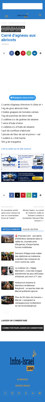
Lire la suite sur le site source (16, 148)
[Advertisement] (22, 6)
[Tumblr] (26, 393)
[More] (40, 53)
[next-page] (6, 312)
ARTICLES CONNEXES (11, 229)
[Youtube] (39, 393)
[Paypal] (19, 393)
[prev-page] (2, 312)
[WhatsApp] (28, 53)
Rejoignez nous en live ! (23, 97)
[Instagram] (12, 393)
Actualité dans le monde (17, 23)
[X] (17, 53)
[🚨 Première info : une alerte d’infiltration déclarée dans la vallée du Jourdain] (7, 238)
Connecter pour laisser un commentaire (22, 328)
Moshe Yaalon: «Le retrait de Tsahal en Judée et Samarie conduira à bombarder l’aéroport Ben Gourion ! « (33, 215)
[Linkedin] (34, 53)
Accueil (3, 23)
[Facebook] (11, 53)
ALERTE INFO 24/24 (11, 30)
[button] (6, 16)
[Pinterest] (23, 53)
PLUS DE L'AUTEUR (30, 229)
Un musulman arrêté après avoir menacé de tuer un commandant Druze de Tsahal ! (10, 214)
